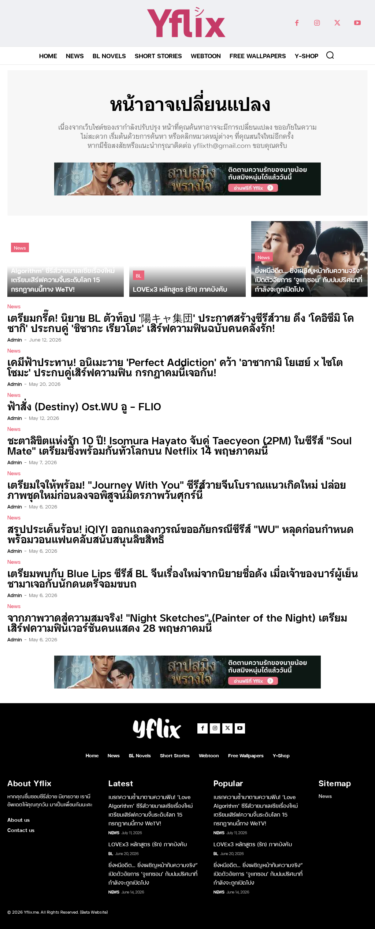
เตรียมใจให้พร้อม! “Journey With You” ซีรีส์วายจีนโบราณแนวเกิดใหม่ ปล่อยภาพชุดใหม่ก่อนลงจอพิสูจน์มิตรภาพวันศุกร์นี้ (176, 489)
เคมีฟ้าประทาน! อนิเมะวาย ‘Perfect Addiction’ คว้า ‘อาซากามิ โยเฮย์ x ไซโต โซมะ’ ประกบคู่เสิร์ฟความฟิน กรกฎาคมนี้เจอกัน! (175, 367)
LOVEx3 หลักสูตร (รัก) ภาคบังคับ (147, 843)
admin (14, 339)
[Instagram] (317, 23)
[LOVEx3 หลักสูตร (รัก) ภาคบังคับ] (187, 259)
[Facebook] (297, 23)
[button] (330, 55)
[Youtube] (357, 23)
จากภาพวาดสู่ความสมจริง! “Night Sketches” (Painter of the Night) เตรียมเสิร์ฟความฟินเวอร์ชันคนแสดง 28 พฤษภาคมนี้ (177, 622)
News (20, 247)
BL (138, 275)
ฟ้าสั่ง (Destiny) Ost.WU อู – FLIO (84, 406)
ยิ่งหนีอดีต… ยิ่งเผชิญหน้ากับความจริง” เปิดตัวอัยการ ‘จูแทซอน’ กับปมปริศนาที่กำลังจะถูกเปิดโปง (153, 873)
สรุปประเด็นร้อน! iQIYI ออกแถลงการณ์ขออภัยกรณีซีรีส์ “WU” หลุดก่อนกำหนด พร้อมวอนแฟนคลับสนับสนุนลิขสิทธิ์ (180, 533)
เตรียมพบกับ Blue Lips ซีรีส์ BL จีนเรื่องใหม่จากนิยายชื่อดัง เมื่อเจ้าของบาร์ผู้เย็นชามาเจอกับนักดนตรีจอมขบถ (182, 578)
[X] (337, 23)
